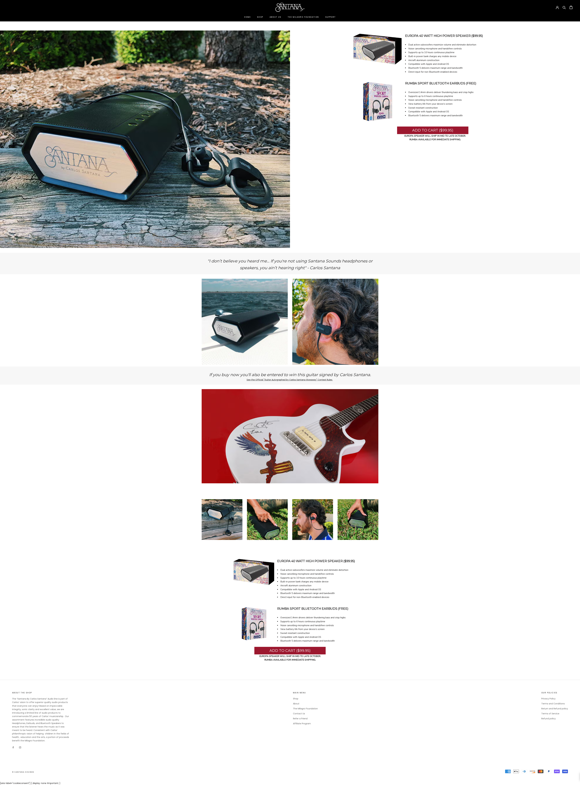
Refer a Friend (300, 718)
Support (330, 17)
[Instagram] (20, 747)
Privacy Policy (548, 698)
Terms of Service (550, 713)
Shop (260, 17)
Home (247, 17)
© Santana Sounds (23, 772)
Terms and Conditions (553, 703)
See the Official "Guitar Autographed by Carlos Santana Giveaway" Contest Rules (290, 379)
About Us (275, 17)
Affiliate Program (302, 723)
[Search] (564, 7)
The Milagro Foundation (303, 17)
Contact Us (299, 713)
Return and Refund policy (554, 708)
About (296, 703)
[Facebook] (13, 747)
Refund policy (548, 718)
